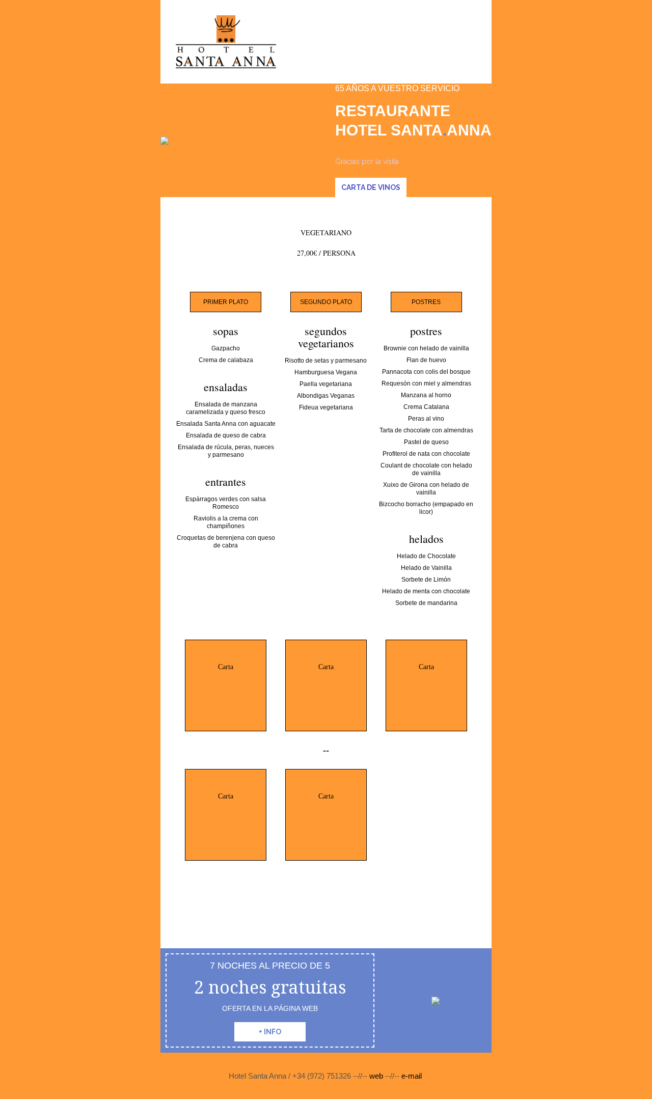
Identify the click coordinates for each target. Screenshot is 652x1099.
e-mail (410, 1075)
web (377, 1075)
